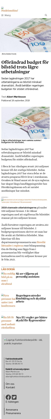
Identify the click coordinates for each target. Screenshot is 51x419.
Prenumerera (13, 413)
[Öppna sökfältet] (46, 15)
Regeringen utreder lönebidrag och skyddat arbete (31, 298)
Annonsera (12, 409)
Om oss (10, 383)
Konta (9, 387)
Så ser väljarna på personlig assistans (28, 275)
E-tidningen (12, 401)
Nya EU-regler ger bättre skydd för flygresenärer (31, 318)
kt (14, 387)
